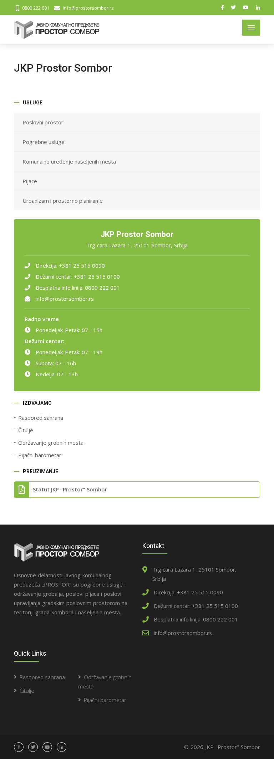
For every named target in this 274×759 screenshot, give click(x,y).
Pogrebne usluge (43, 141)
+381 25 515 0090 (82, 265)
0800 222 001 (102, 287)
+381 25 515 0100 (97, 276)
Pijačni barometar (39, 455)
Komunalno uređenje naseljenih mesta (69, 161)
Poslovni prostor (43, 122)
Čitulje (25, 430)
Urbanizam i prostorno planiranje (62, 200)
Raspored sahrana (40, 417)
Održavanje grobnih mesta (50, 442)
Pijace (29, 181)
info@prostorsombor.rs (65, 298)
